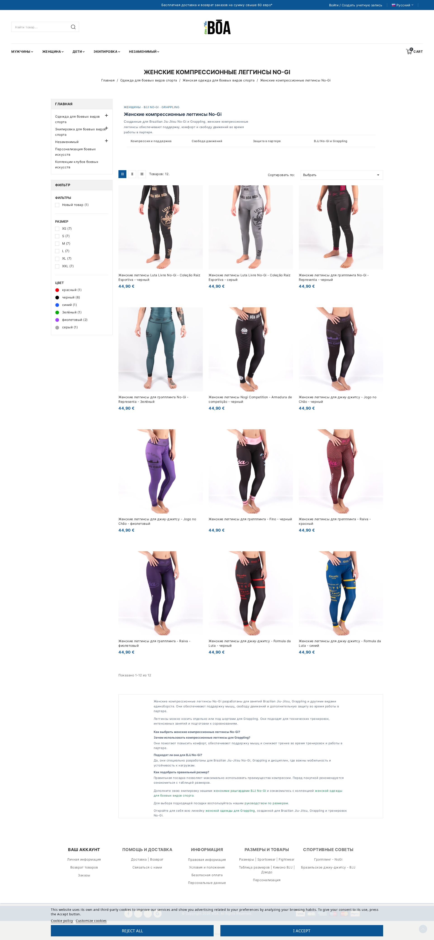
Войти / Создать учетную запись (355, 5)
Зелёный (72, 312)
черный (71, 297)
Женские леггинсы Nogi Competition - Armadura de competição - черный (250, 399)
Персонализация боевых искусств (75, 151)
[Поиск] (74, 27)
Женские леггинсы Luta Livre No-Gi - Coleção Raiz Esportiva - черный (159, 277)
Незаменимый (67, 142)
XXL (68, 266)
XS (67, 228)
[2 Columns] (132, 174)
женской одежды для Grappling (230, 810)
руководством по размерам (266, 803)
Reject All (132, 930)
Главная (64, 104)
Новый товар (75, 205)
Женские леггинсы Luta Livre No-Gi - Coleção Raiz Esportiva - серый (249, 277)
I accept (301, 930)
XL (67, 258)
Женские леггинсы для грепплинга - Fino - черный (250, 519)
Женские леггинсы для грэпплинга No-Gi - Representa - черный (334, 277)
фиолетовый (75, 320)
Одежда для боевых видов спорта (77, 119)
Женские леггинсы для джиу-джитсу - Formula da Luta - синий (340, 643)
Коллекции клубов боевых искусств (77, 164)
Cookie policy (62, 920)
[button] (106, 115)
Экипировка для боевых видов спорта (80, 131)
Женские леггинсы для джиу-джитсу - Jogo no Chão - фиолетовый (157, 521)
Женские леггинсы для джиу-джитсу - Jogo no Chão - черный (337, 399)
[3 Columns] (122, 174)
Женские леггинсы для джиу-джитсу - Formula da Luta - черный (250, 643)
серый (70, 327)
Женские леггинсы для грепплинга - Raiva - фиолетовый (154, 643)
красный (72, 290)
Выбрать (342, 174)
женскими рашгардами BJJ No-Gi (239, 790)
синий (69, 305)
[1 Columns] (142, 174)
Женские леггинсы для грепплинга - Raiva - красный (335, 521)
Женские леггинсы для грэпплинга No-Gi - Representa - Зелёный (153, 399)
